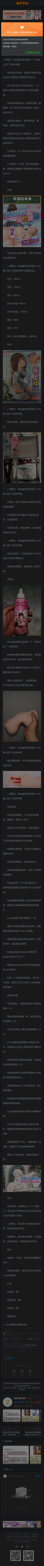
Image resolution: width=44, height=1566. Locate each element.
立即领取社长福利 (32, 52)
